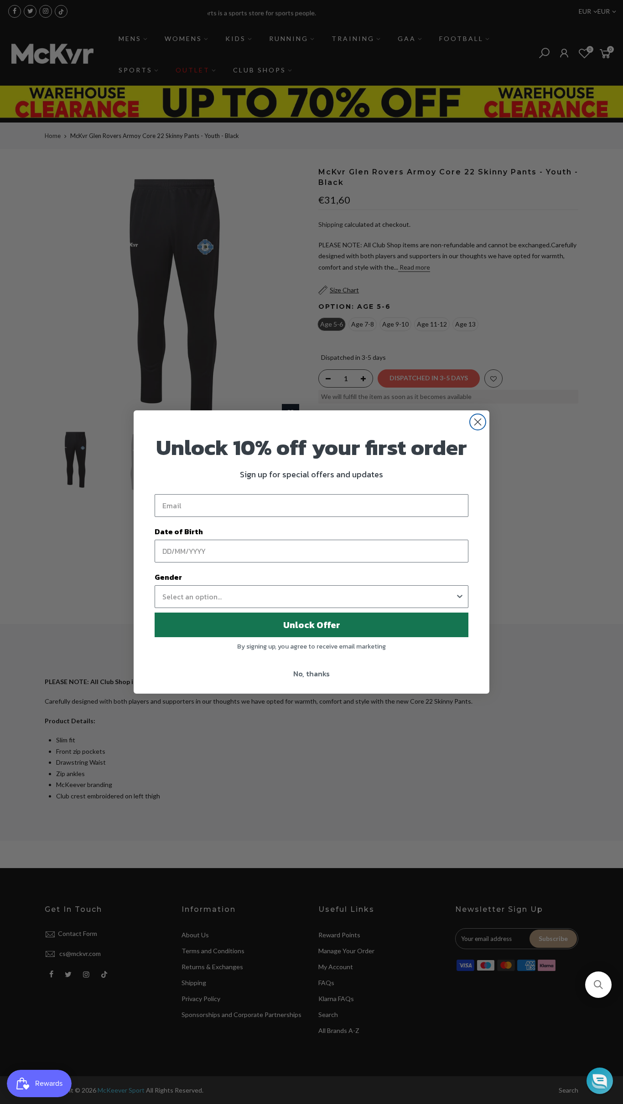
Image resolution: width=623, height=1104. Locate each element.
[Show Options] (459, 597)
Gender (168, 577)
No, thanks (311, 673)
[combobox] (308, 597)
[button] (598, 984)
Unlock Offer (311, 625)
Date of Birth (179, 531)
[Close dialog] (478, 422)
